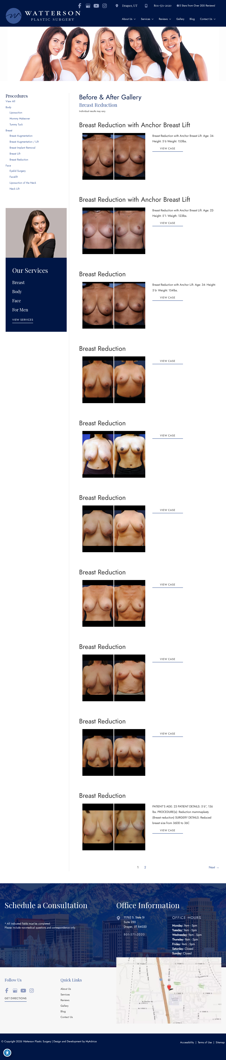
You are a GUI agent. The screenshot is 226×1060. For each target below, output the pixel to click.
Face (8, 165)
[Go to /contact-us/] (141, 923)
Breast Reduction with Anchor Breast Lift (134, 125)
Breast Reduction (19, 159)
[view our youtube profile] (96, 6)
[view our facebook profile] (6, 991)
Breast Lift (15, 154)
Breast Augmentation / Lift (24, 142)
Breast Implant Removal (22, 148)
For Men (20, 310)
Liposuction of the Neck (23, 183)
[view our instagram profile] (104, 6)
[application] (134, 19)
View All (10, 101)
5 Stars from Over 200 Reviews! (197, 5)
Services (65, 994)
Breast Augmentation (21, 136)
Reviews (65, 1000)
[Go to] (145, 935)
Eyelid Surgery (18, 171)
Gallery (64, 1006)
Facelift (14, 177)
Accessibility (187, 1042)
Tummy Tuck (16, 124)
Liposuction (16, 112)
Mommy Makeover (20, 118)
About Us (66, 989)
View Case (167, 148)
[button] (22, 320)
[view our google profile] (88, 6)
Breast (9, 130)
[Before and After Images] (114, 179)
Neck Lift (15, 189)
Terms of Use (205, 1042)
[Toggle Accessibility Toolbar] (7, 1053)
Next (214, 867)
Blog (63, 1011)
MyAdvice (91, 1041)
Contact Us (67, 1017)
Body (8, 107)
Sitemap (220, 1042)
